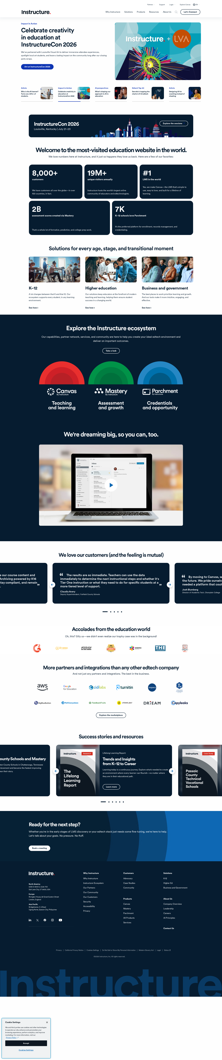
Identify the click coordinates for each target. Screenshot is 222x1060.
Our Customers (90, 897)
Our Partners (89, 888)
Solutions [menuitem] (128, 12)
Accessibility (89, 906)
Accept (26, 1043)
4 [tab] (117, 611)
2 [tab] (110, 611)
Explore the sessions (175, 123)
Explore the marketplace (111, 715)
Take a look (111, 351)
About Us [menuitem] (167, 12)
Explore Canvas (185, 5)
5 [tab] (121, 611)
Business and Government (175, 888)
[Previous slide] (53, 585)
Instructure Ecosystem (93, 883)
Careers (167, 913)
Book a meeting (39, 848)
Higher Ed (168, 883)
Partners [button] (150, 5)
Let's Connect (190, 12)
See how (33, 308)
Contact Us (168, 928)
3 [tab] (114, 611)
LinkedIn (30, 920)
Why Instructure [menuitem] (112, 12)
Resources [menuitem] (154, 12)
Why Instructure (90, 878)
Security (87, 902)
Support (162, 5)
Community (128, 888)
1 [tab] (105, 611)
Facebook (45, 920)
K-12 (165, 878)
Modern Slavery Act (146, 950)
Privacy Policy (11, 1038)
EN (197, 5)
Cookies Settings (26, 1050)
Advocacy (127, 878)
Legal (159, 950)
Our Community (90, 892)
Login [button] (171, 5)
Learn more (29, 59)
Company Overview (172, 904)
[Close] (47, 1022)
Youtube (60, 920)
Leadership (168, 909)
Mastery (127, 909)
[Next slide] (171, 585)
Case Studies (129, 883)
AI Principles (169, 918)
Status (167, 951)
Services (127, 923)
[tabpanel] (111, 583)
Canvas (126, 904)
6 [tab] (123, 801)
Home (41, 873)
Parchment (128, 913)
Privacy (59, 950)
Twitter (37, 920)
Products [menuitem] (141, 12)
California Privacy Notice (74, 950)
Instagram (52, 920)
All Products (129, 918)
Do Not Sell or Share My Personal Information (119, 950)
